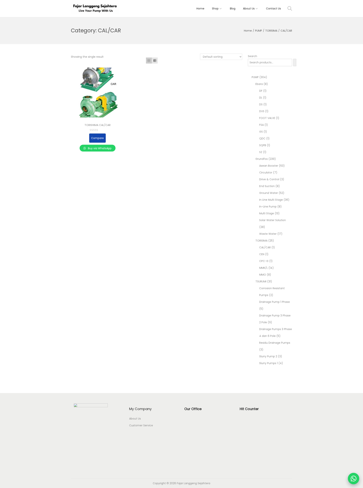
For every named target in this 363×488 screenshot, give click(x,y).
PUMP (258, 31)
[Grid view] (149, 60)
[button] (353, 478)
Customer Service (141, 425)
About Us (135, 418)
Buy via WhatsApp (99, 148)
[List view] (155, 60)
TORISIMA (271, 31)
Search (252, 56)
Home (248, 31)
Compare (97, 138)
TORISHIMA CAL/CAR (98, 125)
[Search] (294, 62)
